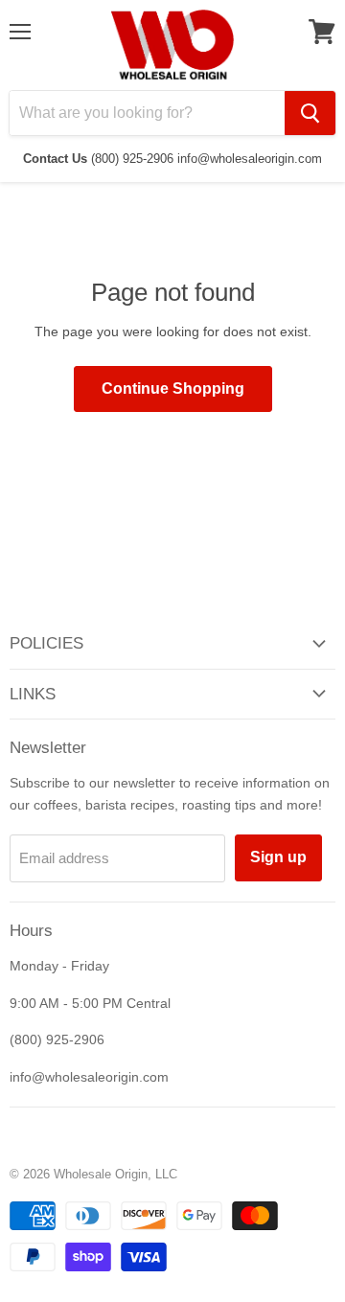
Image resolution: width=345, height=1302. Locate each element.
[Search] (310, 113)
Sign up (278, 857)
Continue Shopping (173, 388)
